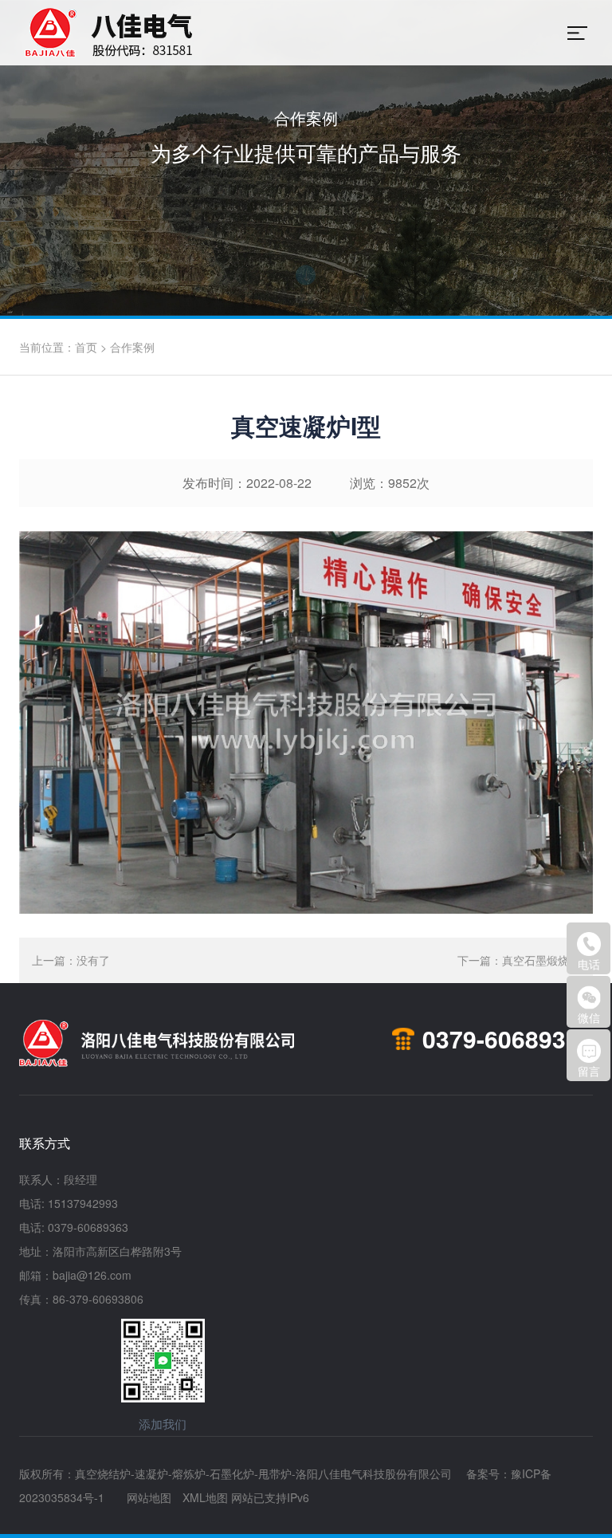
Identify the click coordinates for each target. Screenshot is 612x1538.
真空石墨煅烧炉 (541, 960)
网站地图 (149, 1497)
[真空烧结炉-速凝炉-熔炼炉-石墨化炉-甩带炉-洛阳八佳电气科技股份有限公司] (208, 32)
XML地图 (205, 1497)
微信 (589, 1017)
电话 (589, 964)
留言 (589, 1071)
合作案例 (132, 347)
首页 (86, 347)
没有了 (93, 960)
